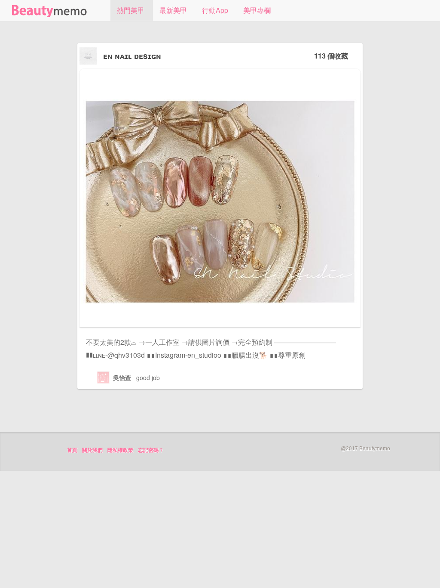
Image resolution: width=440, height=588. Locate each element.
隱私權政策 (120, 450)
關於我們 (92, 450)
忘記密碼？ (151, 450)
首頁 (72, 450)
